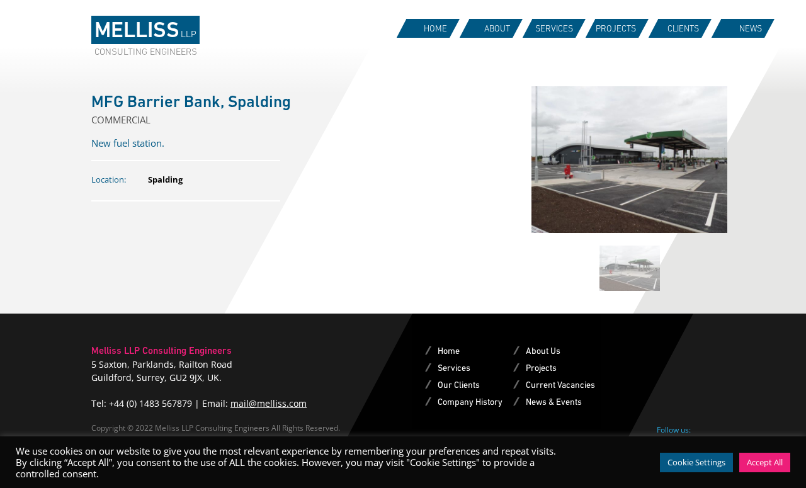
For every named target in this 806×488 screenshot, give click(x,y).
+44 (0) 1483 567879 (150, 403)
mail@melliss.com (268, 403)
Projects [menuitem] (616, 28)
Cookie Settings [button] (696, 462)
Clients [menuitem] (683, 28)
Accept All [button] (765, 462)
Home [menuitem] (435, 28)
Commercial (120, 119)
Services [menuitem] (554, 28)
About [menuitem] (497, 28)
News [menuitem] (750, 28)
